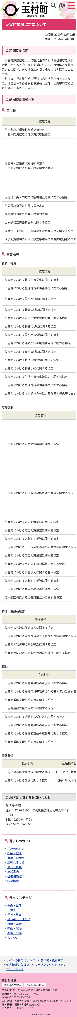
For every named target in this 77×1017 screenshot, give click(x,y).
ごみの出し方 (16, 848)
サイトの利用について (20, 960)
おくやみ (13, 937)
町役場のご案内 (12, 985)
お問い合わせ (33, 985)
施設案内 (13, 871)
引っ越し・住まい (18, 919)
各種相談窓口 (16, 876)
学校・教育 (14, 914)
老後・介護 (14, 933)
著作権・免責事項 (51, 960)
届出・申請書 (16, 858)
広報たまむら (16, 862)
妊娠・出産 (14, 905)
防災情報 (13, 881)
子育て (11, 910)
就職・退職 (14, 924)
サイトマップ (14, 969)
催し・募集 (14, 867)
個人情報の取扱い (17, 964)
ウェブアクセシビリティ (50, 964)
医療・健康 (14, 853)
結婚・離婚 (14, 928)
